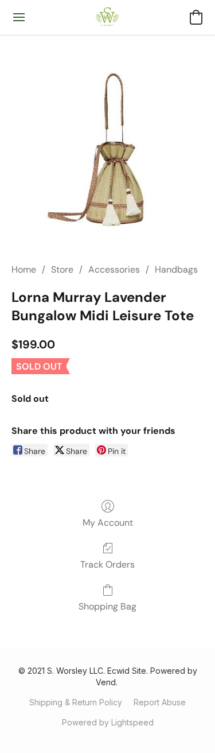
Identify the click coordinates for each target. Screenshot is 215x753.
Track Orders (107, 564)
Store (62, 269)
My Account (108, 523)
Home (23, 269)
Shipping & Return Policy (75, 702)
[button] (107, 17)
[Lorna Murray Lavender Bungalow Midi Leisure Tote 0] (107, 145)
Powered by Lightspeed (108, 722)
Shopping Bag (107, 606)
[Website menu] (19, 17)
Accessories (114, 269)
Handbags (176, 269)
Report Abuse (160, 702)
